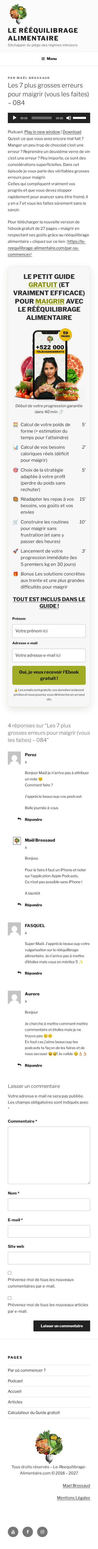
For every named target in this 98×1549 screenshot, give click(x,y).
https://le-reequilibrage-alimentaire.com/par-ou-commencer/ (47, 248)
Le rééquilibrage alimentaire (43, 34)
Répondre (33, 819)
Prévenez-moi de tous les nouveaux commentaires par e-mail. (41, 1283)
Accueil (14, 1391)
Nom (13, 1193)
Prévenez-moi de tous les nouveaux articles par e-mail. (48, 1308)
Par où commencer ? (27, 1370)
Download (72, 132)
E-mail (15, 1220)
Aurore (32, 993)
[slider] (80, 117)
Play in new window (42, 132)
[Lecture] (14, 117)
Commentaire (22, 1121)
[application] (49, 118)
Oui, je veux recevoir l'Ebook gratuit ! (49, 675)
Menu (52, 58)
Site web (16, 1246)
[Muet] (68, 117)
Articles (15, 1402)
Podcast (15, 1381)
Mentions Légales (73, 1498)
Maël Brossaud (33, 78)
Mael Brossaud (76, 1485)
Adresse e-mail (25, 643)
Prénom (19, 618)
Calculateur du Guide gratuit (34, 1412)
